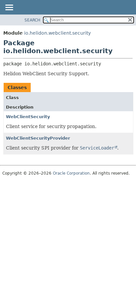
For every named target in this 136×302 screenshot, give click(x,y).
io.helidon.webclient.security (57, 33)
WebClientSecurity (28, 116)
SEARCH (32, 20)
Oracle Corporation (71, 173)
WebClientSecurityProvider (38, 138)
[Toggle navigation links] (9, 8)
